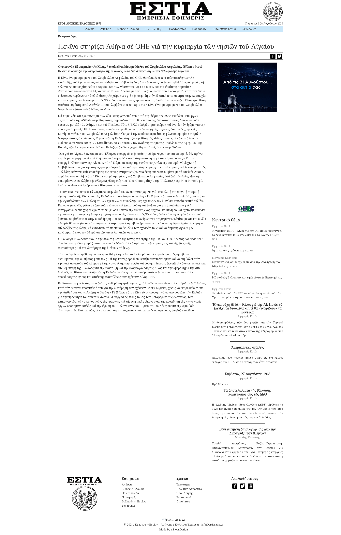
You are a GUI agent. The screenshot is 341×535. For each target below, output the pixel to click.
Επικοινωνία (184, 497)
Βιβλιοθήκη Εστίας (224, 28)
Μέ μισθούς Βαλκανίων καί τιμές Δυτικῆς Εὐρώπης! (244, 277)
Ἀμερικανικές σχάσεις (225, 250)
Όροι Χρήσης (184, 493)
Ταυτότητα (183, 484)
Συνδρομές (249, 28)
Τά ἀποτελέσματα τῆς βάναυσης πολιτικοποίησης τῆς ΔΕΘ (247, 392)
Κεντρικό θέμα (154, 29)
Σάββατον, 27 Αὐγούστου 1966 (247, 374)
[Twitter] (279, 56)
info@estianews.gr (212, 524)
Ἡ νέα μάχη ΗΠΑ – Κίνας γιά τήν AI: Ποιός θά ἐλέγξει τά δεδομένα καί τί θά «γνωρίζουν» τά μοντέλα (247, 308)
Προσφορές (199, 28)
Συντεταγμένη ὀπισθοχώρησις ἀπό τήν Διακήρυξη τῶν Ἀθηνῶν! (247, 431)
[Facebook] (273, 56)
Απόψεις (105, 28)
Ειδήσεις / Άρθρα (128, 28)
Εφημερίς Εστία (67, 55)
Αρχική (89, 28)
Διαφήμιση (183, 501)
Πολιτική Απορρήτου (189, 488)
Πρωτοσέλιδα (177, 28)
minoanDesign (179, 529)
